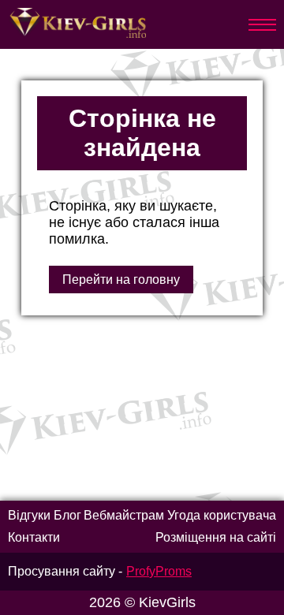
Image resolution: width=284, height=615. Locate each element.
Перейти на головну (121, 279)
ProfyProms (159, 571)
